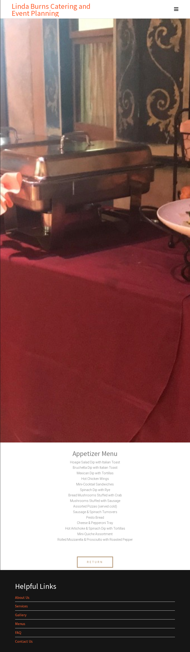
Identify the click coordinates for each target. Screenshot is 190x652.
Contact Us (24, 641)
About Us (22, 597)
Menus (20, 623)
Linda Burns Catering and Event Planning (51, 10)
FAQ (18, 632)
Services (21, 606)
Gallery (20, 615)
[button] (95, 562)
